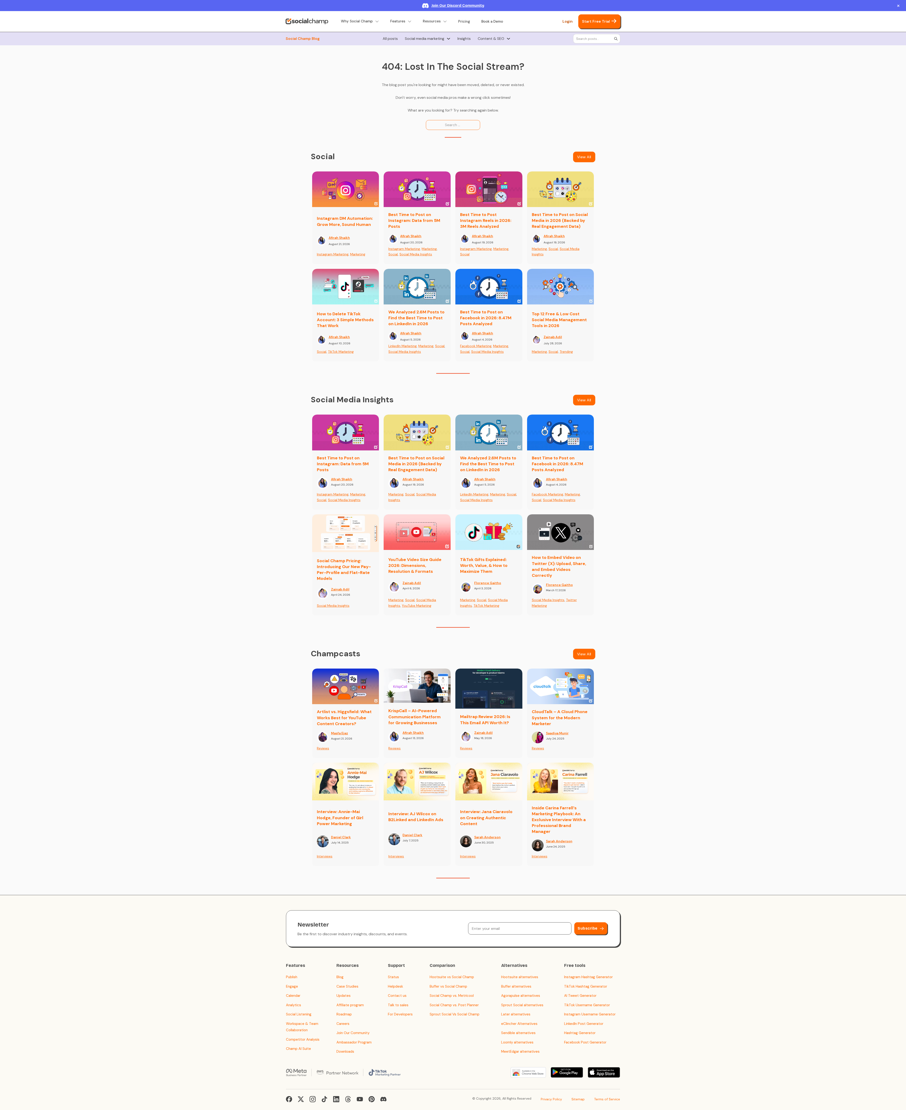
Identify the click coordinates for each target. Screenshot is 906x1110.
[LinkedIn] (336, 1099)
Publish (291, 977)
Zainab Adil (553, 337)
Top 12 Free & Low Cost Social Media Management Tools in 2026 (559, 319)
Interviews (324, 856)
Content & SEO (491, 38)
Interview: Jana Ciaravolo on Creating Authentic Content (486, 817)
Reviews (323, 748)
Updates (343, 995)
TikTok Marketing (341, 351)
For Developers (400, 1014)
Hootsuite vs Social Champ (452, 977)
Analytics (293, 1005)
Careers (342, 1023)
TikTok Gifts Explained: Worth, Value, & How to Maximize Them (484, 565)
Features (397, 21)
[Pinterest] (372, 1099)
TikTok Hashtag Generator (585, 986)
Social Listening (298, 1014)
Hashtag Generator (580, 1033)
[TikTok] (324, 1099)
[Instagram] (313, 1099)
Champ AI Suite (298, 1048)
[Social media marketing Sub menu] (448, 39)
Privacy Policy (551, 1099)
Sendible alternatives (518, 1033)
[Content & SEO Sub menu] (508, 39)
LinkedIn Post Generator (583, 1023)
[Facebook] (289, 1099)
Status (393, 977)
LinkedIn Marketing (402, 346)
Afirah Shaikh (339, 238)
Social (393, 254)
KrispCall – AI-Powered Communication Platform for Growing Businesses (414, 716)
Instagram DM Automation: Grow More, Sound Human (345, 221)
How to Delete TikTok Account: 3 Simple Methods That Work (345, 319)
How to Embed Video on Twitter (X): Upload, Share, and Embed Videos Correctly (559, 566)
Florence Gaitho (487, 583)
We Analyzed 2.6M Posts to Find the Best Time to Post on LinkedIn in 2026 (416, 318)
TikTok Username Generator (587, 1005)
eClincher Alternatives (519, 1023)
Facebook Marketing (475, 346)
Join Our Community (352, 1033)
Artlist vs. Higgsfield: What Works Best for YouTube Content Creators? (344, 717)
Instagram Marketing (332, 254)
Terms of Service (607, 1099)
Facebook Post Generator (585, 1042)
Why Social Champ (357, 21)
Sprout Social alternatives (522, 1005)
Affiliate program (350, 1005)
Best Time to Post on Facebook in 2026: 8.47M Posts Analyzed (486, 318)
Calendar (293, 995)
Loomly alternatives (517, 1042)
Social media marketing (424, 38)
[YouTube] (360, 1099)
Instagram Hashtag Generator (588, 977)
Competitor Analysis (302, 1039)
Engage (292, 986)
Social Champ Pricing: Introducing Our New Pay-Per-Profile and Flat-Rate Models (344, 570)
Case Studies (347, 986)
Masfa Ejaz (339, 733)
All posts (390, 38)
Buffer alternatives (516, 986)
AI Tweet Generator (580, 995)
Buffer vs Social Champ (448, 986)
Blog (340, 977)
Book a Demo (492, 21)
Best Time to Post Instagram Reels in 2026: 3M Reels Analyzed (485, 220)
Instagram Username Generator (590, 1014)
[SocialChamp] (306, 21)
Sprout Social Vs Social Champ (454, 1014)
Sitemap (578, 1099)
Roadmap (344, 1014)
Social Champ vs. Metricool (452, 995)
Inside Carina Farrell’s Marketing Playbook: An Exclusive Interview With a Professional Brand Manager (559, 820)
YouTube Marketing (416, 605)
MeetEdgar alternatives (520, 1051)
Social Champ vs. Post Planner (454, 1005)
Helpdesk (395, 986)
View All (584, 156)
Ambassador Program (354, 1042)
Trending (566, 351)
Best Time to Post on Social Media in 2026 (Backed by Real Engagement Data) (560, 220)
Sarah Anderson (487, 837)
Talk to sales (398, 1005)
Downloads (345, 1051)
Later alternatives (515, 1014)
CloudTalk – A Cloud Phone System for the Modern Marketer (559, 717)
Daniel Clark (341, 837)
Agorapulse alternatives (520, 995)
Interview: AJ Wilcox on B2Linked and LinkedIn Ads (415, 817)
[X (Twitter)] (301, 1099)
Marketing (357, 254)
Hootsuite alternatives (519, 977)
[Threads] (348, 1099)
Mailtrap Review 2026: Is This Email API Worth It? (485, 719)
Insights (464, 38)
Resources (432, 21)
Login (567, 21)
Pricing (464, 21)
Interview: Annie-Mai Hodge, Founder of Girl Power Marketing (340, 817)
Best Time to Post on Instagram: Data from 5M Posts (414, 220)
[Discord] (383, 1099)
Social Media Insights (415, 254)
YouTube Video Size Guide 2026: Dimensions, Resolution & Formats (414, 565)
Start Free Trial (596, 21)
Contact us (397, 995)
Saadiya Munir (557, 733)
